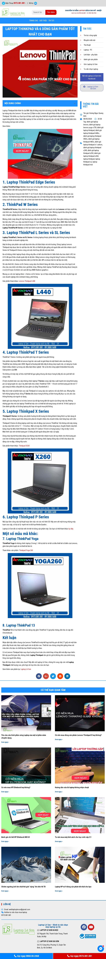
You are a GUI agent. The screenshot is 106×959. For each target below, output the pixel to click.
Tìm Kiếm (51, 12)
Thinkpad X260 (24, 446)
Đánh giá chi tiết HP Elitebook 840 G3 (15, 837)
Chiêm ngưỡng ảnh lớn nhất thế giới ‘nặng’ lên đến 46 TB (23, 887)
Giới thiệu (43, 21)
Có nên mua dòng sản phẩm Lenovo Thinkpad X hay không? (78, 735)
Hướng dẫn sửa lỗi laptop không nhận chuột (72, 787)
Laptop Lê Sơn (26, 669)
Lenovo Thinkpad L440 (27, 281)
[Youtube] (91, 927)
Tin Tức (51, 21)
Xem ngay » (5, 742)
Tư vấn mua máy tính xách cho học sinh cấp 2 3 (73, 837)
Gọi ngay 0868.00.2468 (28, 956)
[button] (91, 87)
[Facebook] (84, 927)
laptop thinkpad (89, 159)
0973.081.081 (19, 3)
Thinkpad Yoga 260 (26, 550)
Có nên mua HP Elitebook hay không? (15, 787)
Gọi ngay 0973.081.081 (81, 956)
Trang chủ (33, 21)
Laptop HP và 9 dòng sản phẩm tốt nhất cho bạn (73, 887)
